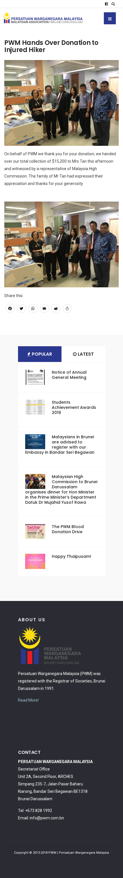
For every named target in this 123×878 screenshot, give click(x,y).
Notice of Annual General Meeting (69, 374)
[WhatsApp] (33, 309)
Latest (85, 354)
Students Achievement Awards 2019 (74, 407)
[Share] (67, 309)
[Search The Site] (114, 4)
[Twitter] (21, 309)
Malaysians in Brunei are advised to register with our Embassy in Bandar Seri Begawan (59, 444)
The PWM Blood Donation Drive (68, 529)
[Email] (44, 309)
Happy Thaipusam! (71, 556)
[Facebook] (106, 4)
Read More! (28, 700)
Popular (41, 354)
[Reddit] (55, 309)
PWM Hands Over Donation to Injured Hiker (51, 46)
